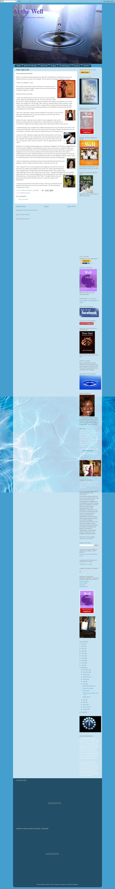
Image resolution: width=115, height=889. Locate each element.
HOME (19, 66)
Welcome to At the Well (86, 538)
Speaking (53, 66)
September (86, 677)
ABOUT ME (44, 66)
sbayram (63, 884)
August (85, 679)
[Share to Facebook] (51, 190)
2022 (83, 646)
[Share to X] (49, 190)
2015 (83, 653)
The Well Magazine (65, 66)
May (84, 700)
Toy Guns (82, 584)
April (84, 702)
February (85, 707)
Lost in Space (83, 583)
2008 (83, 712)
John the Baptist (84, 581)
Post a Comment (23, 199)
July (84, 681)
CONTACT (86, 66)
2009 (83, 667)
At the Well (28, 11)
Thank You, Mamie (88, 688)
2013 (83, 658)
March (85, 704)
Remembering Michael (89, 686)
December (86, 669)
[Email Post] (42, 190)
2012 (83, 660)
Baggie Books (86, 697)
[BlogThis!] (47, 190)
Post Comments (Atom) (30, 210)
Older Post (71, 206)
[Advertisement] (89, 226)
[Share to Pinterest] (52, 190)
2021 (83, 648)
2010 (83, 665)
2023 (83, 644)
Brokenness (86, 690)
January (85, 709)
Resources (77, 66)
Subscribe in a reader (86, 564)
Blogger (76, 884)
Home (46, 206)
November (86, 672)
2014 (83, 656)
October (85, 674)
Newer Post (20, 206)
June (84, 684)
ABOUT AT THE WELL (30, 66)
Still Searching (84, 586)
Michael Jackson (25, 193)
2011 (83, 663)
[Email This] (46, 190)
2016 (83, 651)
